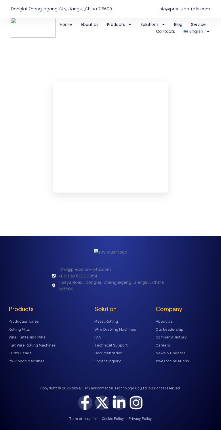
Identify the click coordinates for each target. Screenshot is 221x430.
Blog (178, 24)
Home (66, 24)
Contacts (165, 31)
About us (89, 24)
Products (116, 24)
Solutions (149, 24)
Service (198, 24)
